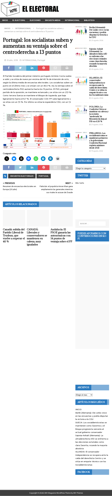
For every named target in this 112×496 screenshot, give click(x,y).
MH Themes (78, 492)
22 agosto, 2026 (97, 98)
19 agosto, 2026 (97, 151)
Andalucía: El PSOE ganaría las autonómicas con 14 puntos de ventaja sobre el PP (61, 235)
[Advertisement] (92, 201)
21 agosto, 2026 (97, 124)
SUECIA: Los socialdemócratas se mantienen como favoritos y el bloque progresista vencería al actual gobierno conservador (91, 427)
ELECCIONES (35, 20)
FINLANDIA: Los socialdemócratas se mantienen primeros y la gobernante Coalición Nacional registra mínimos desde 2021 (98, 140)
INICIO (5, 20)
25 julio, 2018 (12, 60)
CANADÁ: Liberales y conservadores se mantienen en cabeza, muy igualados (37, 237)
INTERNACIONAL (72, 20)
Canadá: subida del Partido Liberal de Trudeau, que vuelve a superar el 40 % (14, 235)
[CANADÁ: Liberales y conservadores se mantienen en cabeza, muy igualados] (38, 218)
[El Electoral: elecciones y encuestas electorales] (30, 16)
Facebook (84, 472)
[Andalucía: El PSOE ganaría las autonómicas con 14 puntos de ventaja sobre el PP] (62, 218)
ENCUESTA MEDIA (52, 20)
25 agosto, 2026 (97, 40)
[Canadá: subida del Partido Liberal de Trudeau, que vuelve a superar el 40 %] (14, 218)
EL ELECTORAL (18, 20)
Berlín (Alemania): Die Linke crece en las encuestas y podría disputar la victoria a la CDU (99, 32)
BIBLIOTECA (89, 20)
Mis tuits (79, 183)
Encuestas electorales (21, 176)
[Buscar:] (92, 223)
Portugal (41, 60)
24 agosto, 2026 (97, 69)
